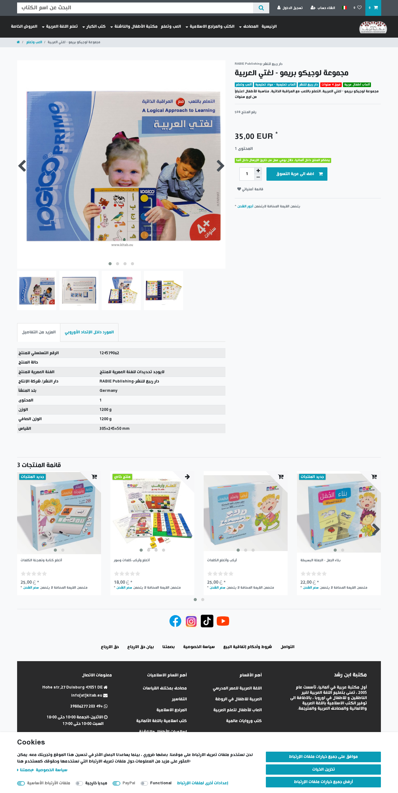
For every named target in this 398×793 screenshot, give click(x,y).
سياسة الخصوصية (51, 770)
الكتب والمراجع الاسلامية (212, 26)
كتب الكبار (96, 26)
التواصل (287, 647)
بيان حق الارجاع (140, 647)
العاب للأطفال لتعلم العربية (237, 710)
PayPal (129, 783)
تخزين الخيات (323, 769)
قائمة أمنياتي (252, 189)
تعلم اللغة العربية (62, 26)
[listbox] (59, 513)
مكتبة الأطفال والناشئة (136, 26)
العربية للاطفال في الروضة (238, 699)
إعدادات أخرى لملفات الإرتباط (202, 783)
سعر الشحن (31, 587)
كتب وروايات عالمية (244, 721)
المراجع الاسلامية (171, 710)
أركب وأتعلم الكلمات (222, 560)
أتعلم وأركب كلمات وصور (132, 560)
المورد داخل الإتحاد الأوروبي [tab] (89, 332)
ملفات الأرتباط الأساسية (48, 783)
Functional (161, 783)
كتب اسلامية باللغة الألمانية (161, 721)
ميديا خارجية (96, 783)
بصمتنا (26, 770)
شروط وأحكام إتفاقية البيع (247, 647)
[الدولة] (344, 8)
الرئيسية (269, 26)
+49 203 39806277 (87, 706)
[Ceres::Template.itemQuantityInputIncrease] (258, 170)
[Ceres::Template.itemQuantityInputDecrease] (258, 177)
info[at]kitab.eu (87, 695)
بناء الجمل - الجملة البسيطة (320, 560)
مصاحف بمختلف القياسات (165, 688)
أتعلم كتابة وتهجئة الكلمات (41, 560)
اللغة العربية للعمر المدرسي (237, 688)
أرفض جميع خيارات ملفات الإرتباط (323, 782)
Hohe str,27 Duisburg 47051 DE (73, 687)
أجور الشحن (245, 206)
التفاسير (179, 699)
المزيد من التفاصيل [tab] (39, 332)
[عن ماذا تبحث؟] (261, 7)
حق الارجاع (110, 647)
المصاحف (250, 26)
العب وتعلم (171, 26)
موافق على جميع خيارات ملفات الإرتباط (323, 756)
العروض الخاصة (24, 26)
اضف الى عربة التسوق (295, 174)
